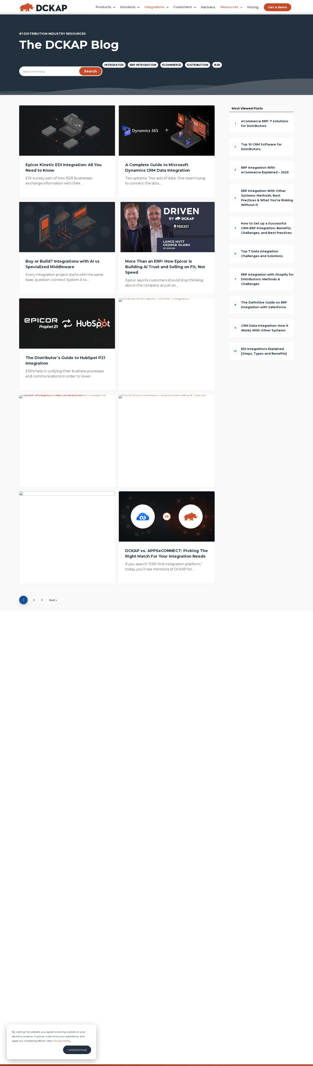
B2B (217, 64)
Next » (53, 600)
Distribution (197, 64)
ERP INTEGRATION (143, 64)
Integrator (113, 64)
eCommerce (171, 64)
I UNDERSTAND (77, 1050)
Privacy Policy (62, 1040)
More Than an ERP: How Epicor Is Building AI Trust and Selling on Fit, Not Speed (165, 267)
